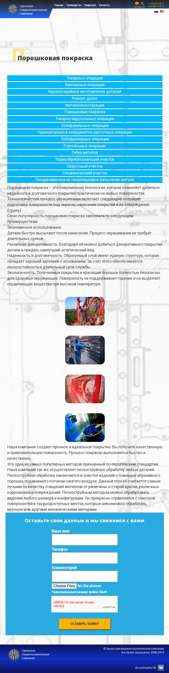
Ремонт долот (84, 98)
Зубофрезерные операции (85, 139)
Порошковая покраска (84, 111)
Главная (58, 5)
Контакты (104, 5)
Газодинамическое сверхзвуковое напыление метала (84, 179)
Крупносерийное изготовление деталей (84, 91)
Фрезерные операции (85, 84)
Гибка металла (85, 152)
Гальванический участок (84, 173)
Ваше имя (61, 531)
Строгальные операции (85, 145)
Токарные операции (85, 78)
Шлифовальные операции (84, 125)
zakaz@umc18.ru (156, 6)
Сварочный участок (85, 166)
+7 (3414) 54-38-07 (156, 3)
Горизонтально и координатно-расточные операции (85, 132)
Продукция (90, 5)
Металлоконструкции (84, 105)
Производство (73, 5)
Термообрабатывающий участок (84, 159)
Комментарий (64, 567)
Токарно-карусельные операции (84, 118)
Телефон (60, 549)
